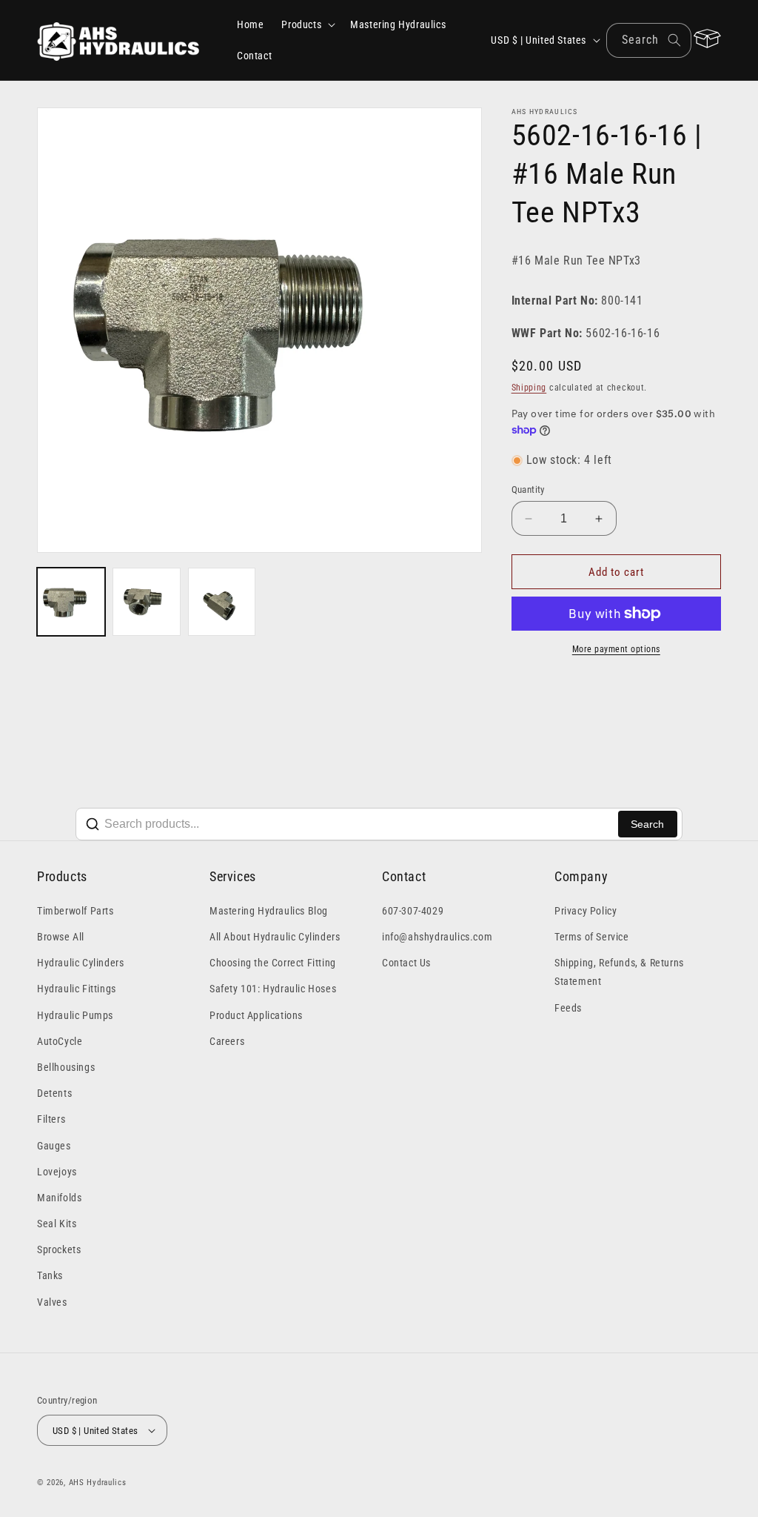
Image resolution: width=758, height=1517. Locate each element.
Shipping (529, 387)
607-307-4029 (412, 911)
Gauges (54, 1146)
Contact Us (406, 963)
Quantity (528, 489)
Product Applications (256, 1015)
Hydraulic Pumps (75, 1015)
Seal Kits (56, 1223)
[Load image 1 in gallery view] (71, 602)
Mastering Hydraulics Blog (268, 911)
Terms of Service (591, 937)
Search (647, 824)
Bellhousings (66, 1067)
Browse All (60, 937)
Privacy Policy (585, 911)
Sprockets (59, 1249)
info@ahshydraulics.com (437, 937)
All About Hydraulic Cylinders (274, 937)
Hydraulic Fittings (76, 989)
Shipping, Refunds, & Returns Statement (619, 972)
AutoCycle (59, 1041)
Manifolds (59, 1198)
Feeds (568, 1008)
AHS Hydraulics (98, 1482)
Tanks (50, 1275)
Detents (54, 1093)
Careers (226, 1041)
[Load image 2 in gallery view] (147, 602)
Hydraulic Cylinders (80, 963)
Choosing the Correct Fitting (272, 963)
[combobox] (649, 40)
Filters (51, 1119)
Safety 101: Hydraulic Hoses (272, 989)
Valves (52, 1302)
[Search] (674, 40)
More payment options (616, 649)
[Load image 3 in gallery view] (222, 602)
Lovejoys (57, 1172)
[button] (306, 24)
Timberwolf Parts (75, 911)
